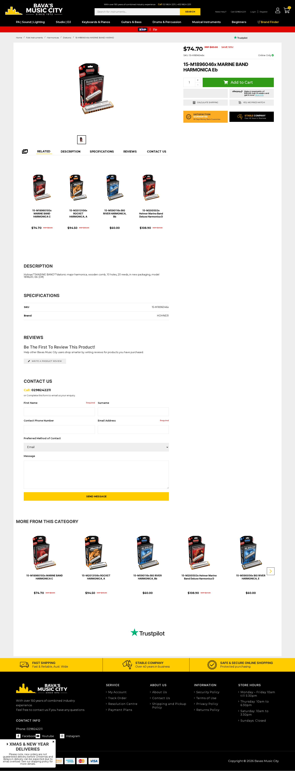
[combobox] (137, 11)
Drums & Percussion (167, 22)
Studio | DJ (63, 22)
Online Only (265, 55)
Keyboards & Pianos (96, 22)
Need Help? (220, 11)
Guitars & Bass (131, 22)
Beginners (239, 22)
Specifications (102, 151)
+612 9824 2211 (184, 4)
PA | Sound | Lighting (30, 22)
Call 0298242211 (238, 11)
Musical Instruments (206, 22)
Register (264, 11)
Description (70, 151)
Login (253, 11)
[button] (285, 11)
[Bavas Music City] (34, 9)
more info (259, 95)
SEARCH (190, 11)
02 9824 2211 (169, 4)
